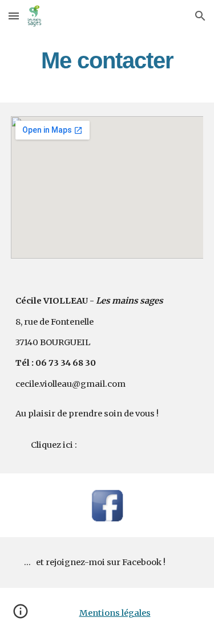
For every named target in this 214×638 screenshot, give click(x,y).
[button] (13, 15)
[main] (107, 60)
